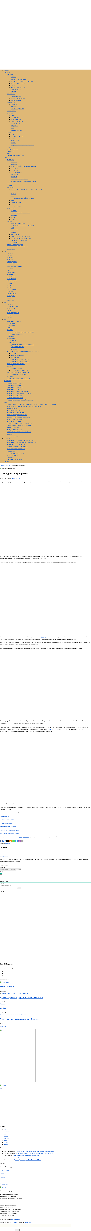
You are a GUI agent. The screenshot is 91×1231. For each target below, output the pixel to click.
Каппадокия (12, 262)
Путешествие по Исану (19, 179)
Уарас (9, 153)
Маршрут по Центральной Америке (20, 400)
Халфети (10, 285)
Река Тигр (10, 300)
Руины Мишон (16, 202)
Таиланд (10, 160)
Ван (8, 270)
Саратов (10, 327)
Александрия (12, 308)
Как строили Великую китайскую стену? (22, 442)
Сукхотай (14, 170)
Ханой (13, 194)
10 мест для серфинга (15, 419)
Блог (5, 402)
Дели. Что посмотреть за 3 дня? (22, 225)
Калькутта (15, 242)
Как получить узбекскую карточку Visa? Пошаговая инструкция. (31, 404)
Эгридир (10, 291)
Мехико (13, 77)
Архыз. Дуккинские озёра (16, 374)
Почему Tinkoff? (13, 436)
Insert (17, 1230)
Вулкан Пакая (16, 100)
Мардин (10, 274)
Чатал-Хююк (11, 289)
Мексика (10, 75)
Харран (9, 283)
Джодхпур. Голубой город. (20, 236)
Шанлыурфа (11, 279)
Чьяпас (13, 85)
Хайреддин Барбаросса (15, 453)
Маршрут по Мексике (18, 79)
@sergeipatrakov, (24, 837)
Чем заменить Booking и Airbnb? (19, 425)
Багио (13, 219)
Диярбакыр (11, 272)
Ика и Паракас (12, 149)
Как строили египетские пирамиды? (20, 440)
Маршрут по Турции (14, 389)
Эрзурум (10, 268)
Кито (12, 134)
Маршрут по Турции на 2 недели (19, 393)
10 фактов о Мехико (18, 87)
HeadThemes (28, 1222)
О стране (10, 253)
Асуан (9, 317)
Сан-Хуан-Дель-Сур (17, 109)
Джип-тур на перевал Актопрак (22, 345)
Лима (9, 147)
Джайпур (14, 232)
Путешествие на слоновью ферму (23, 181)
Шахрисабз (11, 249)
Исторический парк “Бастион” (18, 379)
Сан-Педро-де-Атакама (15, 155)
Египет (6, 302)
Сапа (12, 204)
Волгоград (11, 325)
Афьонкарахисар (13, 264)
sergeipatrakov (16, 478)
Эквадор (10, 132)
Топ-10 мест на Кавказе (16, 364)
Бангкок (14, 162)
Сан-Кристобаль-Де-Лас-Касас (22, 81)
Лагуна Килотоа (17, 136)
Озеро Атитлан (16, 96)
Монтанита (15, 140)
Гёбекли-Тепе (12, 281)
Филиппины (11, 208)
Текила (13, 92)
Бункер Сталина (16, 334)
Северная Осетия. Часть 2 (20, 362)
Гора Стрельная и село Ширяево (22, 332)
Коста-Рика (11, 111)
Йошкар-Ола (11, 340)
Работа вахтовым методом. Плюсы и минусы (24, 406)
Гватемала (11, 94)
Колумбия (11, 115)
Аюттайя (14, 164)
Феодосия (10, 376)
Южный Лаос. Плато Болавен (17, 247)
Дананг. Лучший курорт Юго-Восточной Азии (28, 189)
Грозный (14, 353)
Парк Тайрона (16, 119)
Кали (12, 128)
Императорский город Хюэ (24, 198)
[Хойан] (2, 1004)
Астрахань (11, 323)
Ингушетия (15, 357)
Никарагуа (11, 102)
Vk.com (2, 1173)
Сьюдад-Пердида (17, 121)
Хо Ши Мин (11, 451)
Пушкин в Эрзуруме (14, 459)
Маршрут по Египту (14, 396)
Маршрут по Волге (14, 321)
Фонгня (13, 200)
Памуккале (11, 293)
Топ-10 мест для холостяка (17, 415)
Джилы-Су (14, 349)
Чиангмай (14, 168)
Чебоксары (11, 338)
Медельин (14, 126)
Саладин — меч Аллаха (7, 819)
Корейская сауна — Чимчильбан (19, 432)
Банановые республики (16, 449)
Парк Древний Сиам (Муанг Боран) (23, 166)
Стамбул (10, 255)
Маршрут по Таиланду (15, 387)
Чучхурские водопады (19, 370)
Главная (7, 70)
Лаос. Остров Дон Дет (15, 245)
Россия (6, 319)
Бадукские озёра (17, 368)
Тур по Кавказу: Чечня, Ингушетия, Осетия (23, 351)
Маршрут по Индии (18, 223)
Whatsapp (3, 1177)
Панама (10, 113)
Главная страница (5, 465)
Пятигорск (11, 342)
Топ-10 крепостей (13, 410)
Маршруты (7, 381)
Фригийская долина (14, 266)
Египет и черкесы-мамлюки (17, 447)
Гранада (14, 104)
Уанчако (10, 151)
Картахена (15, 117)
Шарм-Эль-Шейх (13, 306)
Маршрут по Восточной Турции (19, 391)
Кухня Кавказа (12, 408)
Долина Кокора (16, 130)
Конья (9, 287)
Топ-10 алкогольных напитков (18, 417)
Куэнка (13, 143)
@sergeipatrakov (4, 1170)
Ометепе (14, 106)
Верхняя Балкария (17, 347)
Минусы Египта (13, 427)
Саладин (10, 457)
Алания (10, 259)
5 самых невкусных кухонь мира (19, 423)
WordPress (15, 1222)
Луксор (9, 315)
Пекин (9, 185)
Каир (9, 310)
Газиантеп (11, 276)
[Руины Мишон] (5, 982)
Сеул (8, 183)
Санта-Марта (15, 123)
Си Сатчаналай (16, 172)
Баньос (13, 138)
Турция (6, 251)
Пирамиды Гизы (13, 313)
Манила (14, 211)
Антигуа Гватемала (18, 98)
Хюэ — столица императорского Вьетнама (20, 1019)
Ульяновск (11, 336)
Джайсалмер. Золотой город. (21, 238)
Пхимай (14, 177)
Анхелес (14, 215)
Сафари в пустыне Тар (19, 240)
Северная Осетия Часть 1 (20, 359)
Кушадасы (11, 296)
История (7, 438)
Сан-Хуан (14, 217)
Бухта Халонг (16, 206)
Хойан (13, 191)
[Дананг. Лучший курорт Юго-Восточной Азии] (14, 993)
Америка (7, 72)
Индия (9, 221)
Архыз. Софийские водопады (18, 372)
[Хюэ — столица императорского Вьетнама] (13, 1014)
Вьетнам (10, 187)
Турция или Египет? (14, 430)
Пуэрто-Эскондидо (18, 83)
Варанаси (14, 230)
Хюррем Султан (12, 455)
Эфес (9, 298)
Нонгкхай (14, 174)
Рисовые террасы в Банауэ (20, 213)
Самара (10, 330)
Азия (5, 157)
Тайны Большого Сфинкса (17, 444)
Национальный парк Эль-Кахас (22, 145)
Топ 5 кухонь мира (14, 421)
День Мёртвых (16, 89)
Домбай (10, 366)
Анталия (10, 257)
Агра (12, 228)
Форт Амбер (15, 234)
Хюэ (12, 196)
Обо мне (7, 461)
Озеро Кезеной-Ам (17, 355)
